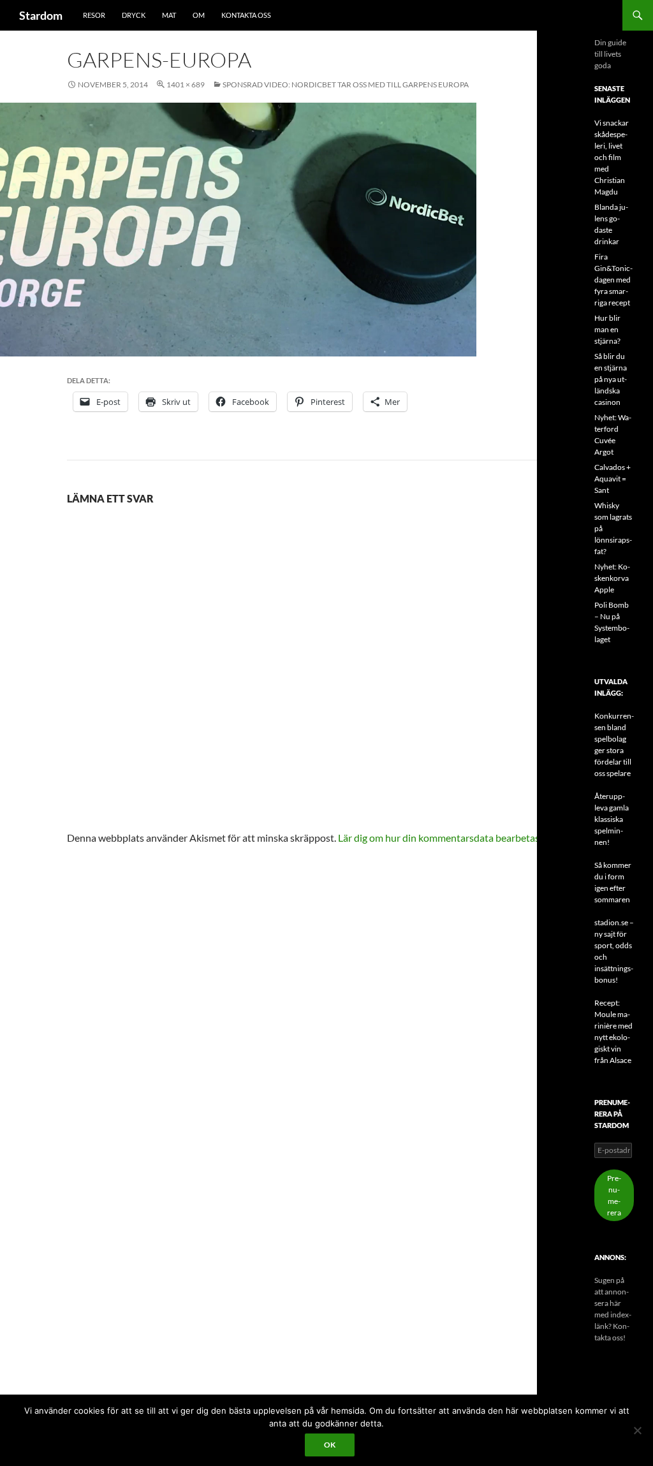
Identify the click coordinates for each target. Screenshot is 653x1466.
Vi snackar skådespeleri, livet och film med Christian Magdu (611, 157)
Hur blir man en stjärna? (607, 329)
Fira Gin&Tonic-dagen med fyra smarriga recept (613, 279)
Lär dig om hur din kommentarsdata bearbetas (438, 838)
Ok (329, 1444)
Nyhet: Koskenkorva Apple (612, 578)
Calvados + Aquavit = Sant (612, 478)
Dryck (133, 15)
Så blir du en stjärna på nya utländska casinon (610, 379)
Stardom (40, 15)
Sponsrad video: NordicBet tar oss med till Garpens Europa (346, 84)
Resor (94, 15)
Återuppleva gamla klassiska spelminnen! (611, 819)
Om (199, 15)
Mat (169, 15)
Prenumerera (614, 1195)
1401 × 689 (185, 84)
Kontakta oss (246, 15)
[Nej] (637, 1430)
